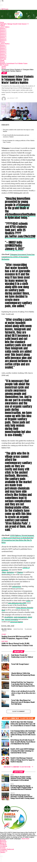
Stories (2, 62)
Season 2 (3, 30)
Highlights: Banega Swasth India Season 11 (14, 24)
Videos (2, 25)
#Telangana (23, 205)
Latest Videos (4, 27)
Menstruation (18, 629)
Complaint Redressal (7, 849)
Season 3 (3, 31)
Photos (2, 42)
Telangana (28, 629)
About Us (3, 843)
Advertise (3, 842)
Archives (3, 840)
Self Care (3, 59)
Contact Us (3, 851)
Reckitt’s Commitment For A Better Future (13, 63)
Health (2, 60)
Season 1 (3, 28)
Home (2, 22)
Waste (4, 630)
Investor (3, 848)
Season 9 (3, 41)
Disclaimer (3, 846)
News (4, 68)
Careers (2, 852)
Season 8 (3, 39)
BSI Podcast (4, 65)
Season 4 (3, 33)
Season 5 (3, 34)
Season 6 (3, 36)
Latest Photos (4, 44)
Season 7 (3, 38)
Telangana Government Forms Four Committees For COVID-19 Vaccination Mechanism (18, 256)
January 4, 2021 (14, 249)
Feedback (3, 845)
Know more (25, 839)
